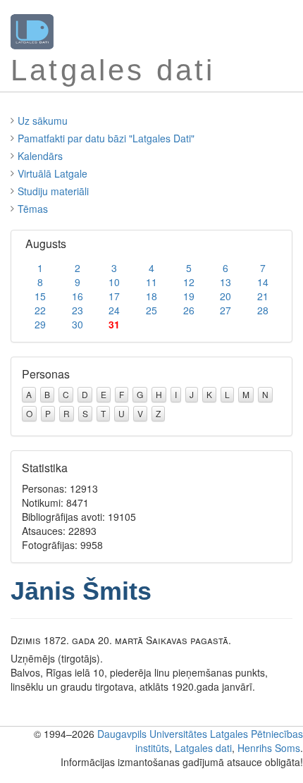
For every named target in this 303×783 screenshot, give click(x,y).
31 (114, 324)
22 (40, 310)
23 (77, 310)
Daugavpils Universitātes (152, 734)
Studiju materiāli (53, 191)
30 (77, 324)
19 (188, 296)
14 (262, 282)
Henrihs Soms (268, 748)
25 (151, 310)
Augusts (45, 243)
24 (114, 310)
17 (114, 296)
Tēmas (33, 209)
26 (188, 310)
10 (114, 282)
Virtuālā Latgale (52, 173)
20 (225, 296)
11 (151, 282)
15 (40, 296)
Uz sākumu (43, 120)
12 (188, 282)
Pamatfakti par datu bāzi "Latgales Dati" (106, 138)
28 (262, 310)
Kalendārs (40, 156)
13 (225, 282)
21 (262, 296)
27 (225, 310)
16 (77, 296)
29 (40, 324)
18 (151, 296)
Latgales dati (203, 748)
